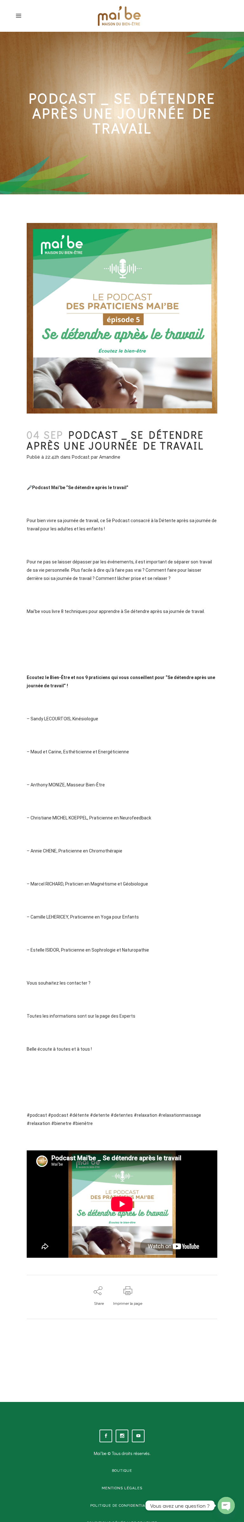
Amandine (109, 457)
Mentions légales (122, 1488)
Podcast (81, 457)
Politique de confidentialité (122, 1506)
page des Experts (117, 1016)
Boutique (122, 1471)
